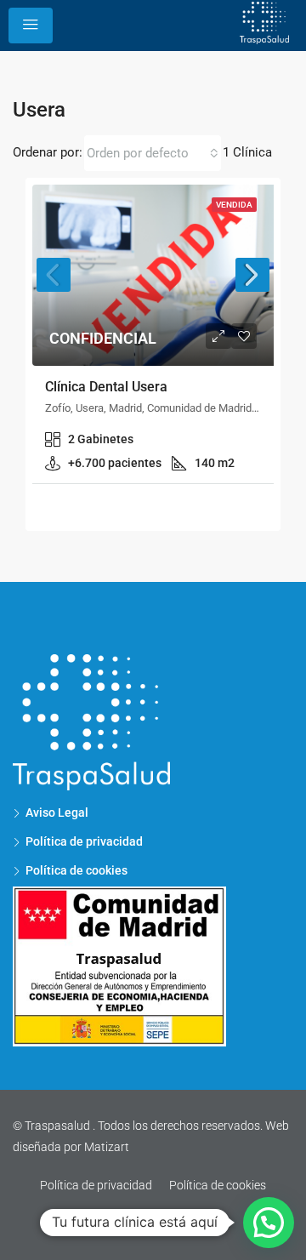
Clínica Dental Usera (106, 387)
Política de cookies (217, 1185)
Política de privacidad (84, 841)
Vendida (234, 204)
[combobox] (152, 153)
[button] (268, 1222)
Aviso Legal (57, 812)
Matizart (106, 1147)
